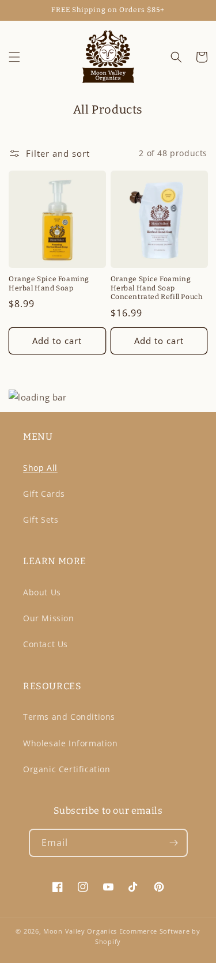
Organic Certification (67, 769)
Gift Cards (44, 493)
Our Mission (48, 618)
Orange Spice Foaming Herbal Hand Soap (49, 283)
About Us (42, 592)
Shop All (40, 467)
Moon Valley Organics (80, 931)
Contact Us (45, 644)
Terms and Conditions (69, 716)
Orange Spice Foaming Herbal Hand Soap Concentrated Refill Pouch (157, 288)
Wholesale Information (70, 743)
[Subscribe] (174, 843)
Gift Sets (40, 519)
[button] (14, 57)
